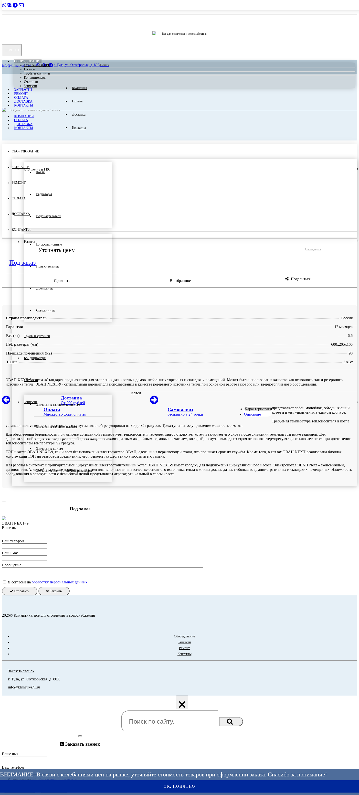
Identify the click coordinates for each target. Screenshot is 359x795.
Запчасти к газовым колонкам (58, 405)
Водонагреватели (48, 216)
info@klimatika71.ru (24, 687)
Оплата (21, 97)
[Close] (4, 501)
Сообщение (11, 565)
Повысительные (47, 266)
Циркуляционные (49, 244)
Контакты (23, 105)
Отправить (21, 591)
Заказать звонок (21, 671)
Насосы (29, 69)
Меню (13, 50)
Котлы (40, 172)
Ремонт (21, 94)
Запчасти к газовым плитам (56, 427)
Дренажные (44, 288)
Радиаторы (44, 194)
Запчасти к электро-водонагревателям (64, 471)
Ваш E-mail (11, 553)
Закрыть (55, 591)
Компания (24, 116)
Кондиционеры (35, 77)
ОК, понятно (179, 786)
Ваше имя (10, 528)
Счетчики (31, 82)
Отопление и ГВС (37, 65)
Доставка (23, 101)
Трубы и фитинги (37, 73)
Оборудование (28, 61)
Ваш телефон (13, 541)
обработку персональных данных (59, 582)
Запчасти (30, 86)
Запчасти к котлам (49, 449)
